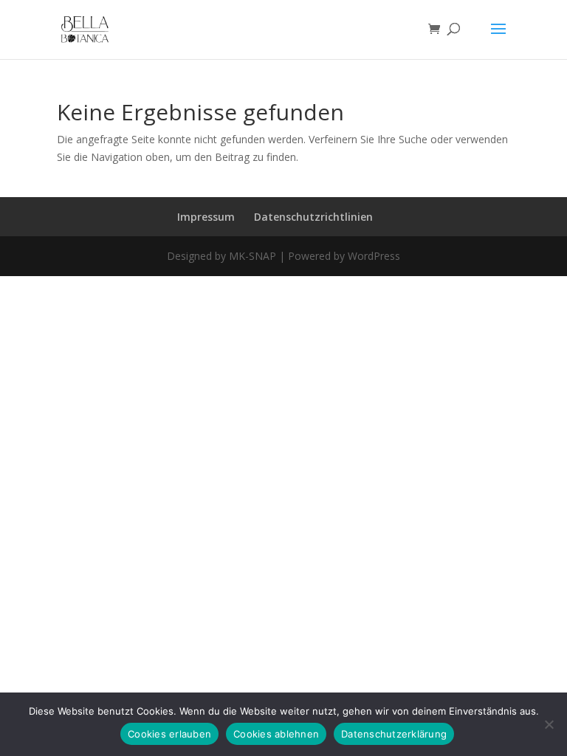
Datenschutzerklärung (394, 734)
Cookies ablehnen (276, 734)
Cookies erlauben (169, 734)
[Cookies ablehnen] (548, 724)
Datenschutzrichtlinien (313, 217)
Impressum (206, 217)
